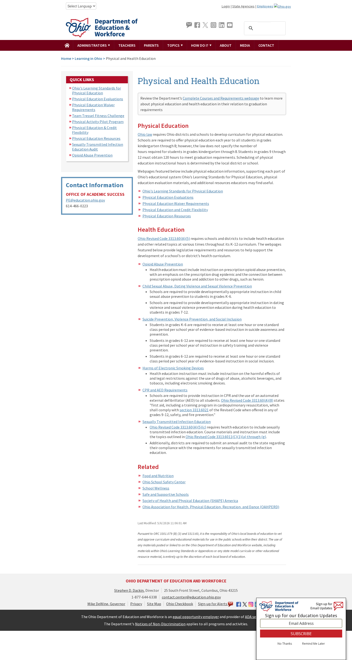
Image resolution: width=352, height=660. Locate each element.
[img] (67, 45)
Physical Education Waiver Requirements (93, 107)
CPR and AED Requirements (164, 390)
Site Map (154, 603)
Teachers (127, 45)
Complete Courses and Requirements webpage (221, 98)
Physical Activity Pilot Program (98, 121)
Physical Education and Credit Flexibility (175, 209)
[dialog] (301, 629)
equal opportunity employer (196, 616)
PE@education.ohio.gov (85, 200)
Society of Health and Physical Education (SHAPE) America (190, 500)
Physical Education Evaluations (97, 98)
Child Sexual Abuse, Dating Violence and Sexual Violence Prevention (197, 286)
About (226, 45)
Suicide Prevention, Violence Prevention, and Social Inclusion (192, 319)
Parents (151, 45)
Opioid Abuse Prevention (92, 155)
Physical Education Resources (96, 138)
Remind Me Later (313, 644)
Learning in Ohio (88, 58)
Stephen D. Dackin (129, 590)
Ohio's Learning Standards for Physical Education (96, 90)
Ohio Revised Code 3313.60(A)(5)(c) (178, 427)
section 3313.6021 (194, 409)
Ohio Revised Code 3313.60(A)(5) (164, 238)
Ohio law (145, 134)
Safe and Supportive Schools (165, 494)
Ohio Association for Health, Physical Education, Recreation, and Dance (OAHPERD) (210, 506)
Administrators (92, 45)
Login (225, 6)
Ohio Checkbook (179, 603)
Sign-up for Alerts (213, 603)
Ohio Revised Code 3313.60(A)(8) (247, 400)
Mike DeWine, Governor (106, 603)
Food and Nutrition (158, 475)
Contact (266, 45)
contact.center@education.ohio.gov (191, 597)
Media (245, 45)
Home (66, 58)
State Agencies (243, 6)
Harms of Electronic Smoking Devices (173, 368)
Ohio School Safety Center (164, 481)
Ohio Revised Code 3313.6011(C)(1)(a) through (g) (226, 436)
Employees (265, 6)
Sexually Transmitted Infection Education (176, 421)
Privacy (136, 603)
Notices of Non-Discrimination (160, 623)
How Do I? (200, 45)
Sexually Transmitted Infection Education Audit (97, 147)
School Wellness (155, 488)
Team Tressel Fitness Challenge (98, 115)
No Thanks (285, 644)
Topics (173, 45)
